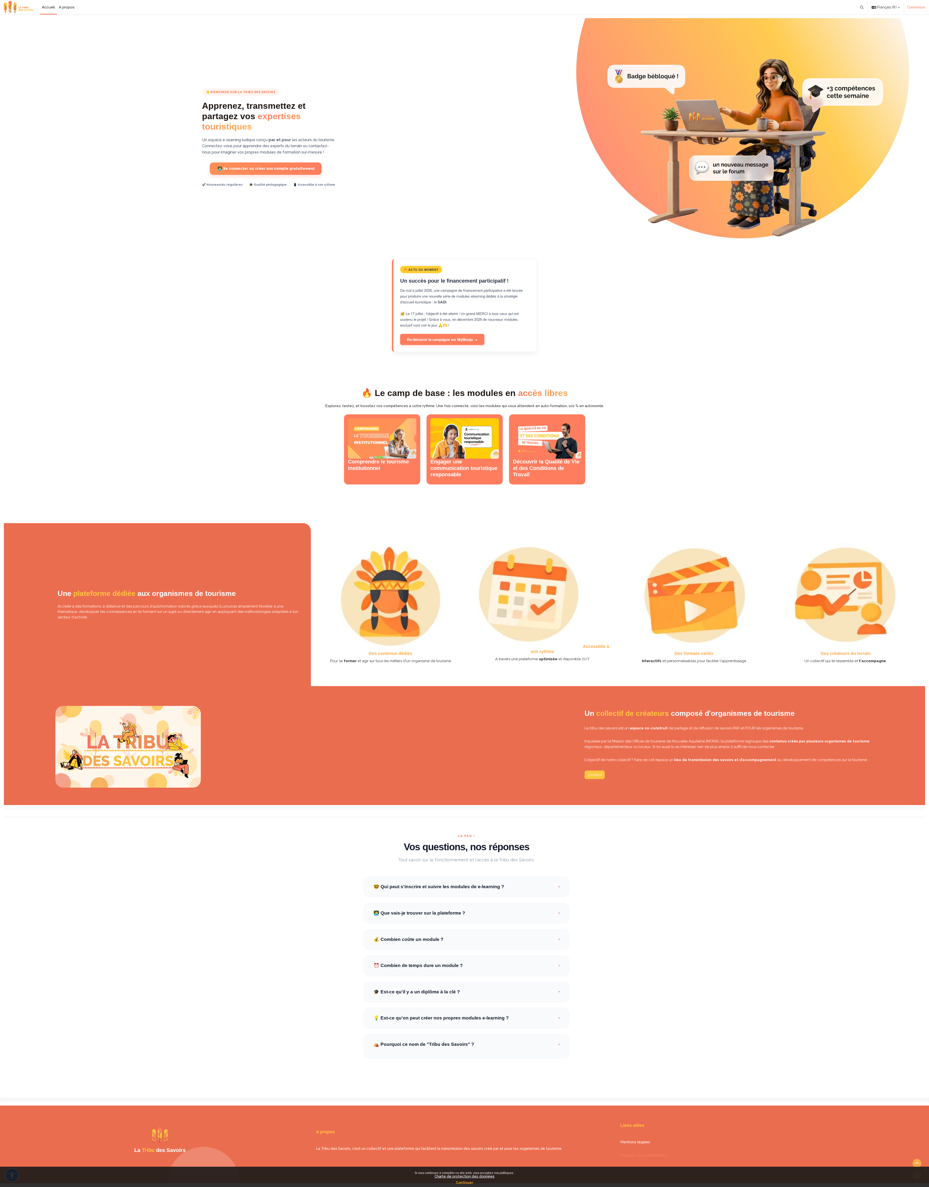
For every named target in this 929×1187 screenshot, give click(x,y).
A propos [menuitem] (67, 7)
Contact (595, 775)
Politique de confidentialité (643, 1155)
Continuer (464, 1183)
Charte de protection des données (464, 1176)
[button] (862, 7)
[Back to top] (917, 1163)
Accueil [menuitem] (48, 7)
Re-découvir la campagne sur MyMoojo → (442, 339)
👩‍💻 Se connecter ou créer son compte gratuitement (266, 168)
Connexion (916, 7)
